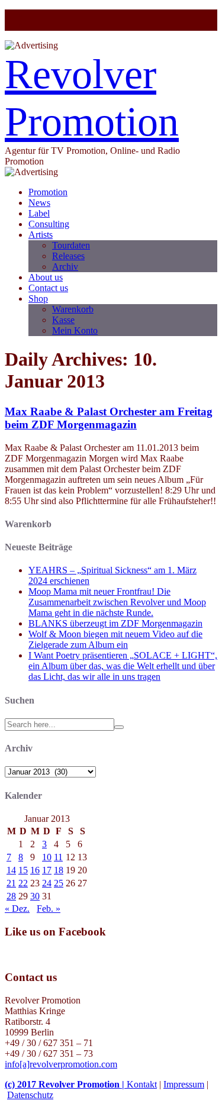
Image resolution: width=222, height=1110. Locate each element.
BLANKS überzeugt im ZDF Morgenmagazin (115, 623)
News (39, 203)
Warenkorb (73, 309)
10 (47, 857)
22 (23, 883)
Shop (38, 298)
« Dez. (17, 909)
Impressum (183, 1084)
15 (23, 870)
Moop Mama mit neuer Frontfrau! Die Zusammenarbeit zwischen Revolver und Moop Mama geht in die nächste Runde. (117, 602)
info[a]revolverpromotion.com (61, 1064)
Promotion (47, 192)
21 (11, 883)
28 (11, 896)
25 (58, 883)
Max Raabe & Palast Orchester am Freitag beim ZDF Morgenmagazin (109, 418)
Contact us (48, 288)
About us (45, 277)
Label (39, 213)
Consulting (48, 224)
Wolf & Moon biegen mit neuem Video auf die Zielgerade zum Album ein (115, 639)
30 (35, 896)
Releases (68, 256)
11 (58, 857)
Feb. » (48, 909)
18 (58, 870)
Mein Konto (75, 330)
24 (47, 883)
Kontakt (142, 1084)
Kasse (63, 320)
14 (11, 870)
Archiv (65, 267)
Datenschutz (30, 1095)
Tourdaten (71, 245)
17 (47, 870)
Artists (40, 235)
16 (35, 870)
